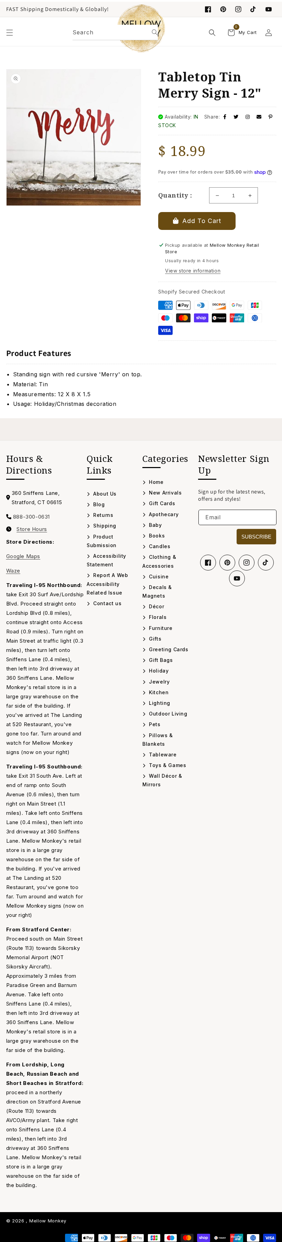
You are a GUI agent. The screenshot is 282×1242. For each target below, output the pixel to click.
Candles (159, 546)
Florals (157, 617)
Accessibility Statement (106, 560)
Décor (156, 606)
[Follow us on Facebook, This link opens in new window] (208, 9)
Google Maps (23, 556)
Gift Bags (160, 660)
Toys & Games (167, 765)
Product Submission (102, 541)
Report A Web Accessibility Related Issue (107, 583)
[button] (9, 32)
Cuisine (158, 576)
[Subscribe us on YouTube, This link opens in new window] (237, 578)
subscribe (256, 537)
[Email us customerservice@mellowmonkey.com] (259, 117)
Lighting (159, 703)
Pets (154, 724)
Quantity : (175, 195)
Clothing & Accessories (159, 561)
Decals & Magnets (157, 591)
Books (156, 536)
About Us (104, 494)
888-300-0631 (31, 516)
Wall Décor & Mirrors (162, 780)
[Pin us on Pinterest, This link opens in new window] (223, 9)
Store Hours (32, 529)
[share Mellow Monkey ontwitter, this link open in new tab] (236, 117)
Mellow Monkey (47, 1220)
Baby (155, 525)
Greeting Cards (168, 649)
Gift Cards (161, 503)
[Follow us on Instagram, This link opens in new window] (238, 9)
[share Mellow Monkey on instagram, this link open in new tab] (248, 117)
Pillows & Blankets (157, 739)
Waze (13, 570)
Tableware (162, 754)
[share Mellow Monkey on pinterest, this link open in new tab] (271, 117)
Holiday (158, 671)
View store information (192, 271)
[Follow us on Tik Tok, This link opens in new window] (253, 9)
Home (156, 482)
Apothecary (163, 514)
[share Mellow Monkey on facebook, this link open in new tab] (225, 117)
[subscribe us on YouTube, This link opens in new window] (268, 9)
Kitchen (158, 692)
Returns (102, 515)
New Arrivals (165, 493)
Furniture (160, 628)
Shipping (104, 526)
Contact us (106, 603)
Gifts (154, 639)
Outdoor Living (167, 714)
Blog (98, 504)
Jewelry (159, 682)
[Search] (155, 32)
